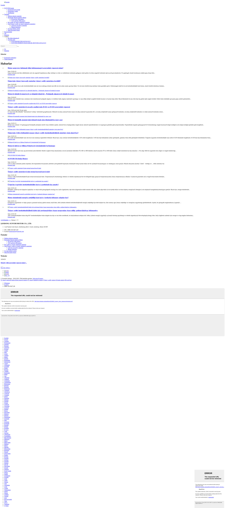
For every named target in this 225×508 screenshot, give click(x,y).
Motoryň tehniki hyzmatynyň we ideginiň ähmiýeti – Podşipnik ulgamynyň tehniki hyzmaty (41, 94)
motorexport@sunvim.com (16, 231)
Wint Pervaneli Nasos (14, 30)
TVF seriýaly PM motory (18, 21)
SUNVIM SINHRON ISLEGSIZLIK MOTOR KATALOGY (28, 43)
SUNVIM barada (9, 8)
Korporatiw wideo (13, 11)
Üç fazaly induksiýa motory (35, 280)
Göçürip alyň (11, 40)
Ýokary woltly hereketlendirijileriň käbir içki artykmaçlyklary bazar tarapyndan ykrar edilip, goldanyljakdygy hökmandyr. (53, 210)
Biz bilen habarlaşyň (13, 38)
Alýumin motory (60, 280)
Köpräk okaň (11, 74)
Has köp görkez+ (5, 268)
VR (5, 33)
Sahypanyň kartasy (38, 278)
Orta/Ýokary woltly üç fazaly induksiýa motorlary (21, 24)
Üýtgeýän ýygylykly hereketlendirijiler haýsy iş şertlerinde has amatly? (33, 185)
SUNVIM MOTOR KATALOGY (21, 41)
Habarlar (6, 35)
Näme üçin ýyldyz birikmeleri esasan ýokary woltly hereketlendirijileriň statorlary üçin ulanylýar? (43, 133)
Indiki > (7, 220)
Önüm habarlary (8, 59)
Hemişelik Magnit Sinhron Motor (17, 17)
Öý (5, 49)
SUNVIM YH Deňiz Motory (18, 159)
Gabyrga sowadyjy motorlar (19, 25)
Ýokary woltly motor (49, 280)
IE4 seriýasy (68, 280)
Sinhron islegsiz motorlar (15, 16)
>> (10, 220)
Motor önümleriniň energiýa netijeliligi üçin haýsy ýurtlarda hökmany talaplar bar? (38, 198)
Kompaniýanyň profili (14, 9)
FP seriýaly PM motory (17, 19)
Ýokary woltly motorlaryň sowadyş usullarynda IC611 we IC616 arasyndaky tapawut (39, 107)
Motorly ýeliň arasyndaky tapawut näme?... (14, 263)
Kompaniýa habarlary (10, 57)
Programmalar (8, 32)
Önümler (6, 14)
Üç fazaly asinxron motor (8, 280)
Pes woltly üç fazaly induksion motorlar (19, 22)
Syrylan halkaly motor (14, 28)
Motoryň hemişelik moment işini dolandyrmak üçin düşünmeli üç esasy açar (35, 120)
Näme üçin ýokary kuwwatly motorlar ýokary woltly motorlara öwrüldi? (34, 81)
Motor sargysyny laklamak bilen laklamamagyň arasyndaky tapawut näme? (35, 68)
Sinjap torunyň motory (21, 280)
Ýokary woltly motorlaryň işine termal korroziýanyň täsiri (29, 172)
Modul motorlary (16, 27)
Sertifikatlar (11, 13)
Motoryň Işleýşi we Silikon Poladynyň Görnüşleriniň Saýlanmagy (31, 146)
